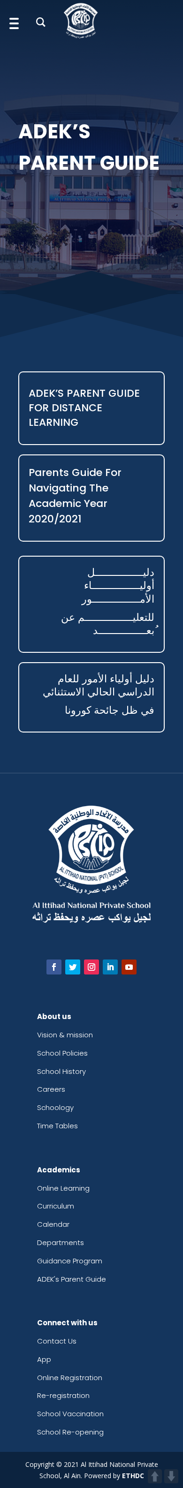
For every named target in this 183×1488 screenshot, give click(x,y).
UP (155, 1476)
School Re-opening (70, 1432)
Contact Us (56, 1341)
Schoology (55, 1107)
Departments (60, 1242)
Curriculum (55, 1206)
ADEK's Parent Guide (71, 1279)
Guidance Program (69, 1261)
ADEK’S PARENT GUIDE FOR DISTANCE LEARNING (84, 408)
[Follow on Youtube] (129, 966)
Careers (51, 1089)
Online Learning (63, 1188)
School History (61, 1071)
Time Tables (57, 1126)
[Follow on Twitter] (72, 966)
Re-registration (63, 1395)
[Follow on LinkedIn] (110, 966)
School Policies (62, 1053)
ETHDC (133, 1475)
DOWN (171, 1476)
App (44, 1359)
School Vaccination (70, 1414)
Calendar (53, 1224)
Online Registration (69, 1377)
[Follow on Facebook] (53, 966)
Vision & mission (65, 1035)
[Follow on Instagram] (91, 966)
